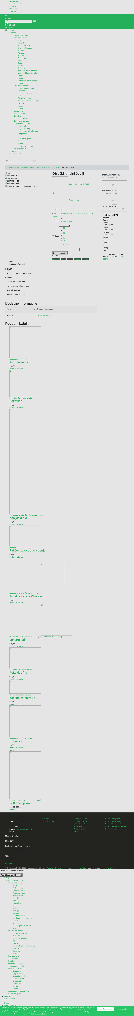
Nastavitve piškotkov (123, 1009)
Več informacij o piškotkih (39, 1014)
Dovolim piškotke (105, 1009)
